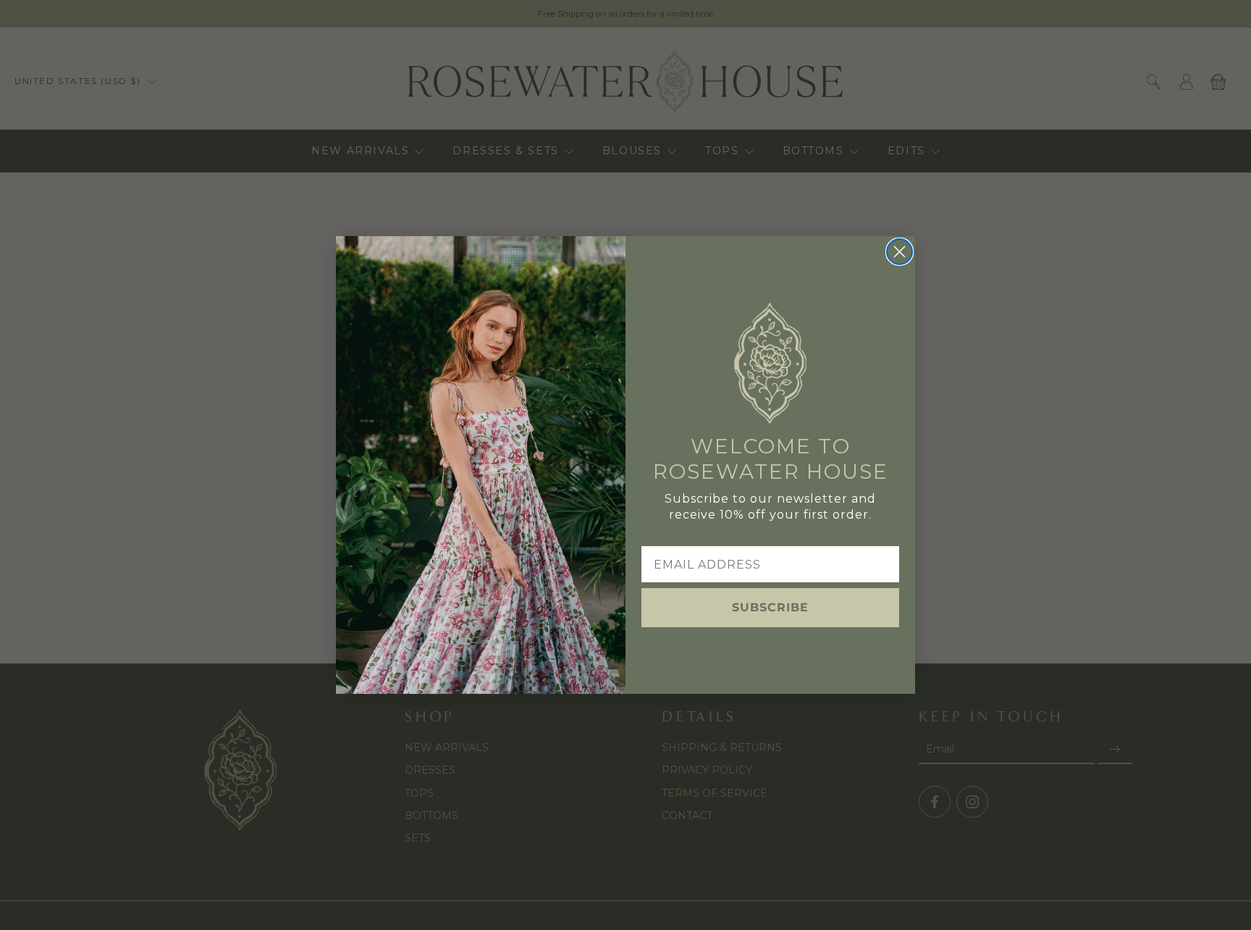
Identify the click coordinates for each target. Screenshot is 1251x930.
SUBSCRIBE (770, 607)
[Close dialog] (899, 251)
